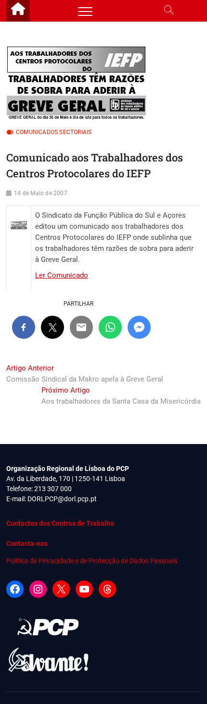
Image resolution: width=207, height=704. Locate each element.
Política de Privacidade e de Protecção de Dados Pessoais (91, 561)
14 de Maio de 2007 (40, 193)
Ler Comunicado (61, 275)
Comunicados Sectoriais (53, 132)
